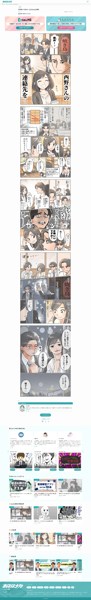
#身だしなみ (48, 594)
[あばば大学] (7, 2)
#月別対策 (76, 592)
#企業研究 (39, 592)
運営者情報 (4, 592)
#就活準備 (67, 594)
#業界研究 (59, 592)
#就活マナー (20, 11)
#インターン (40, 594)
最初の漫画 (12, 469)
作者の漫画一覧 (28, 469)
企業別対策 (52, 587)
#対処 (81, 594)
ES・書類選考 (40, 587)
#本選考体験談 (71, 592)
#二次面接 (44, 594)
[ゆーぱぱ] (22, 411)
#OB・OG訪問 (53, 594)
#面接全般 (28, 592)
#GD (60, 594)
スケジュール (58, 587)
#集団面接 (63, 594)
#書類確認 (31, 594)
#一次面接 (35, 594)
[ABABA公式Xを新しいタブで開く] (3, 589)
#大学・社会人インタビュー (74, 594)
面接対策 (28, 587)
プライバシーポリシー (6, 594)
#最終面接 (63, 592)
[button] (42, 421)
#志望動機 (55, 592)
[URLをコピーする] (48, 421)
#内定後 (28, 594)
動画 (69, 587)
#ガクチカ (67, 592)
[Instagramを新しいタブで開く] (28, 411)
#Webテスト (81, 592)
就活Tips (34, 587)
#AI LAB (57, 594)
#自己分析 (35, 592)
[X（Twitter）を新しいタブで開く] (26, 411)
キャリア (64, 587)
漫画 (72, 587)
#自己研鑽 (85, 592)
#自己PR (31, 592)
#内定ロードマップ (50, 592)
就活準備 (46, 587)
